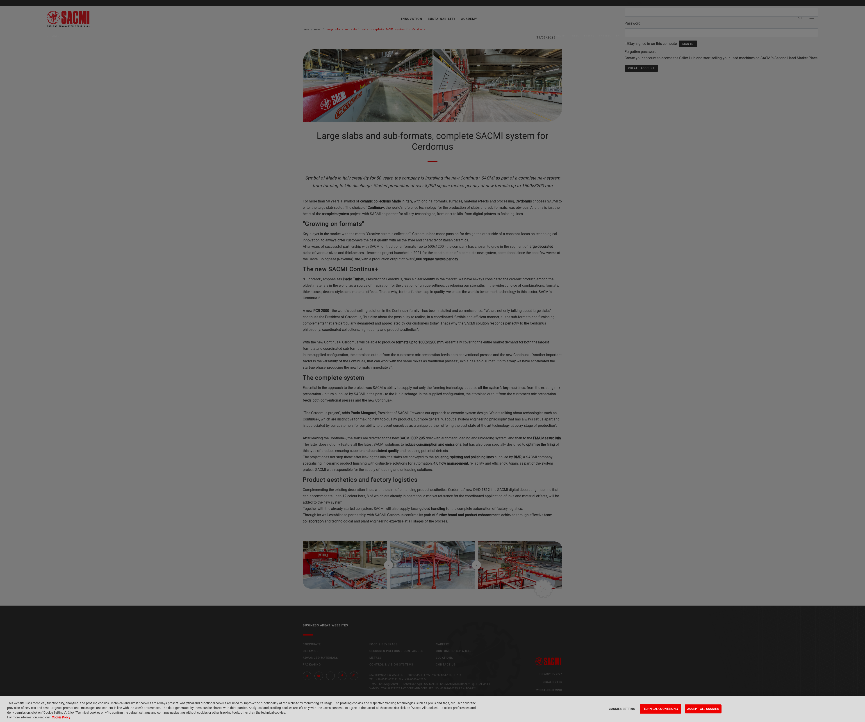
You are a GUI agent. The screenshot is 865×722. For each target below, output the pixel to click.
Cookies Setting (622, 709)
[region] (432, 709)
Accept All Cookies (703, 709)
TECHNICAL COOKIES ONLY (660, 709)
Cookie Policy (61, 717)
